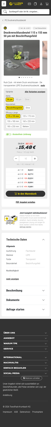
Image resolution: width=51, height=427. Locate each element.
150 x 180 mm (13, 121)
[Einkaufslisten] (35, 4)
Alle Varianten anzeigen (35, 92)
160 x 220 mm (29, 121)
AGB (16, 412)
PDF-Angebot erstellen (25, 202)
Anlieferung (7, 395)
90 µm (18, 99)
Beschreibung (14, 290)
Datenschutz (25, 412)
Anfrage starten (25, 227)
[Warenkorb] (47, 4)
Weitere (26, 126)
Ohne (27, 99)
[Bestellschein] (29, 4)
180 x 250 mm (13, 126)
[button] (4, 3)
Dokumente (12, 300)
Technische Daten (16, 239)
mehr (43, 85)
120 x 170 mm (29, 116)
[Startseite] (16, 4)
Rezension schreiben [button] (32, 378)
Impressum (7, 412)
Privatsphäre (37, 412)
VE (26, 158)
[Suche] (5, 11)
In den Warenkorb (26, 193)
